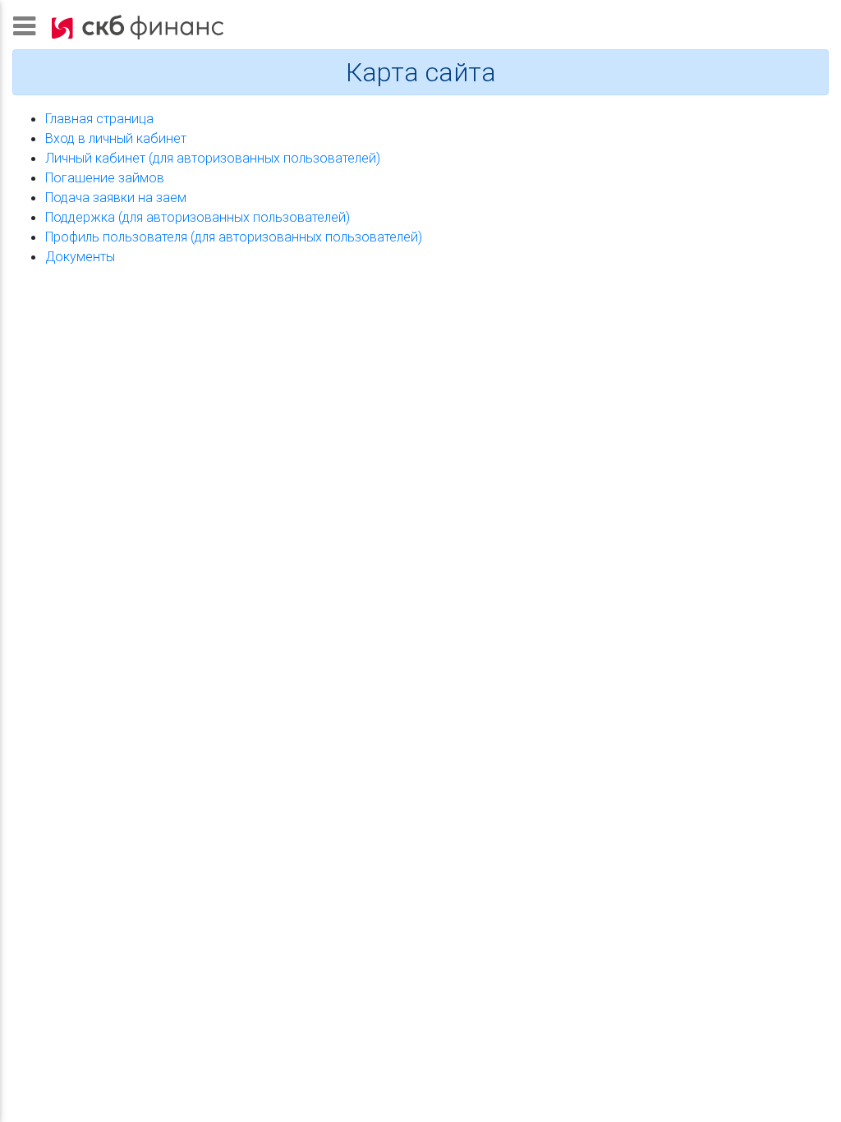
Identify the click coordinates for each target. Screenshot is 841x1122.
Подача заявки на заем (115, 197)
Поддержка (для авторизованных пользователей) (197, 217)
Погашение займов (104, 177)
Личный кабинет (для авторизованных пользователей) (212, 157)
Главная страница (99, 118)
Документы (80, 256)
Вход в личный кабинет (115, 138)
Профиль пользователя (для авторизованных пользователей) (233, 236)
